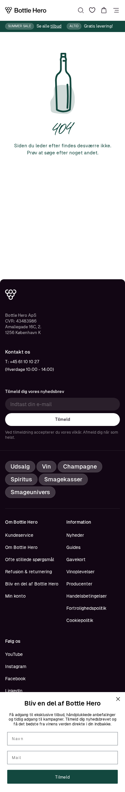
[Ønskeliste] (92, 10)
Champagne (80, 466)
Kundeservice (19, 535)
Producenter (79, 583)
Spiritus (21, 479)
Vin (46, 466)
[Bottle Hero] (25, 10)
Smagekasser (63, 479)
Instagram (15, 666)
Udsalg (20, 466)
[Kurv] (104, 10)
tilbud (56, 26)
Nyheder (75, 535)
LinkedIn (13, 690)
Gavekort (76, 559)
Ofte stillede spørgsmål (29, 559)
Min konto (15, 596)
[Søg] (81, 10)
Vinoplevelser (80, 571)
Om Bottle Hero (21, 547)
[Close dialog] (118, 699)
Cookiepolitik (79, 620)
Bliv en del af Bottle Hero (31, 583)
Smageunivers (30, 492)
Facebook (15, 678)
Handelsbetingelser (86, 596)
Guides (73, 547)
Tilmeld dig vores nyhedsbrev (34, 391)
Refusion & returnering (28, 571)
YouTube (14, 654)
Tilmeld (62, 419)
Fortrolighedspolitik (86, 608)
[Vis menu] (116, 10)
